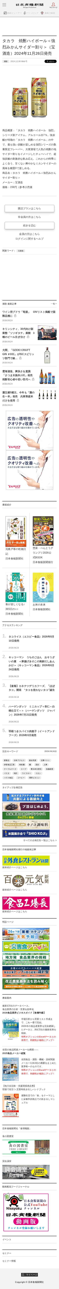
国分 (37, 765)
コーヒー (21, 778)
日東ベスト (45, 760)
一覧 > (54, 304)
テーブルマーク (10, 769)
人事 (45, 765)
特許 (15, 773)
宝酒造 (20, 251)
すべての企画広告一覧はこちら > (40, 840)
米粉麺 (22, 765)
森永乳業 (32, 760)
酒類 (6, 61)
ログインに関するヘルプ (29, 238)
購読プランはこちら (29, 208)
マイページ (30, 1274)
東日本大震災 (36, 769)
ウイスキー (26, 773)
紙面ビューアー (14, 13)
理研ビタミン (34, 778)
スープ (23, 769)
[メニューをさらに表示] (4, 5)
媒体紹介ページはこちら (14, 867)
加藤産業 (49, 769)
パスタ (6, 773)
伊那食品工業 (9, 765)
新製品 (6, 760)
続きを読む (29, 225)
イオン (38, 773)
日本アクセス (19, 760)
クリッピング (32, 13)
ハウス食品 (8, 778)
